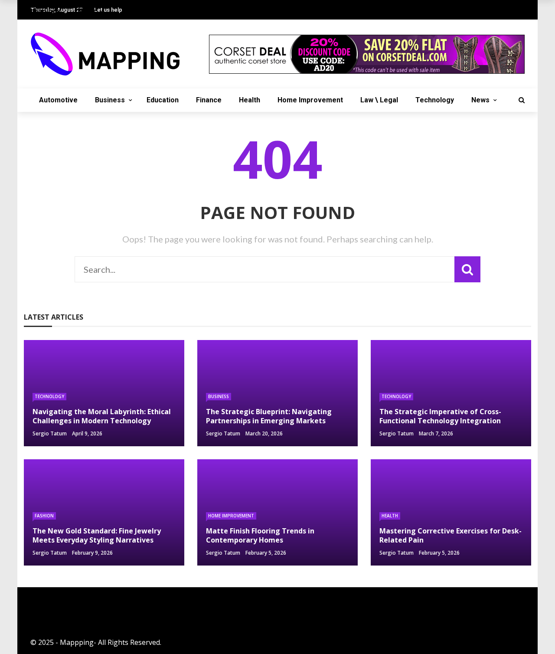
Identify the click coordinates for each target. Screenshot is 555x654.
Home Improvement (310, 100)
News (480, 100)
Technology (434, 100)
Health (249, 100)
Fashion (44, 516)
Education (163, 100)
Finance (209, 100)
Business (110, 100)
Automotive (58, 100)
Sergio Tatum (50, 433)
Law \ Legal (379, 100)
